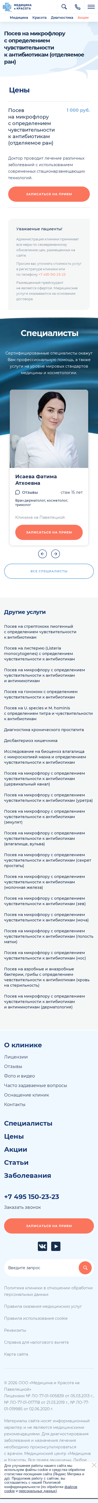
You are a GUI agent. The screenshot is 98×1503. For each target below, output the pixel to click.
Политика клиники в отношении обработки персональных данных (48, 1291)
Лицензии (16, 1057)
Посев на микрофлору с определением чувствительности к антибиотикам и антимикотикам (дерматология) (44, 1002)
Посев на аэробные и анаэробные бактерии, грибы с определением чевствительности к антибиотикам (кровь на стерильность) (47, 977)
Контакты (15, 1104)
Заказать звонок (22, 1207)
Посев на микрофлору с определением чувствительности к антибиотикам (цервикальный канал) (44, 779)
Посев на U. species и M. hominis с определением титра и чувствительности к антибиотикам (48, 713)
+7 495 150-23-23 (52, 274)
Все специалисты (49, 571)
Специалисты (28, 1123)
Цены (14, 1136)
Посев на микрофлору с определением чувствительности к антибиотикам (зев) (45, 901)
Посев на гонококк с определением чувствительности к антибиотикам (41, 694)
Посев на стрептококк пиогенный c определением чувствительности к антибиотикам (40, 632)
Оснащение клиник (26, 1095)
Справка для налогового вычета (36, 1342)
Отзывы (30, 492)
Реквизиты (15, 1330)
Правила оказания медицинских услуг (43, 1306)
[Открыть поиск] (64, 7)
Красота (39, 17)
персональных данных (37, 1491)
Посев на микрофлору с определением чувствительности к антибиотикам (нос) (45, 955)
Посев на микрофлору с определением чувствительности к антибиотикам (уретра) (48, 798)
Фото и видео (19, 1076)
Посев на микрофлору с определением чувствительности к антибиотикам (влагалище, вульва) (44, 838)
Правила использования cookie (36, 1318)
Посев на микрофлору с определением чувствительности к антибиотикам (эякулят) (44, 817)
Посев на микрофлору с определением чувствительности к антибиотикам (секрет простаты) (47, 860)
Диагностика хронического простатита (44, 729)
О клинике (23, 1045)
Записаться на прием (49, 194)
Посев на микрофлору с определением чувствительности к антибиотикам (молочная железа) (44, 882)
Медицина (19, 17)
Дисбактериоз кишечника (30, 740)
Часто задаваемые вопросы (35, 1085)
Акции (83, 17)
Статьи (16, 1162)
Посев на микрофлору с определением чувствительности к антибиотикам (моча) (46, 917)
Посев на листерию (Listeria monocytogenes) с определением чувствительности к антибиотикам (39, 654)
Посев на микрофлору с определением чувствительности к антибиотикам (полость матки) (48, 936)
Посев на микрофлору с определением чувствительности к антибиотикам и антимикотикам (44, 675)
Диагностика (62, 17)
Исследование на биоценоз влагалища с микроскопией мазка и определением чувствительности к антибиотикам (45, 757)
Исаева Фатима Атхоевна (36, 480)
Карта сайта (16, 1354)
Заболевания (27, 1175)
